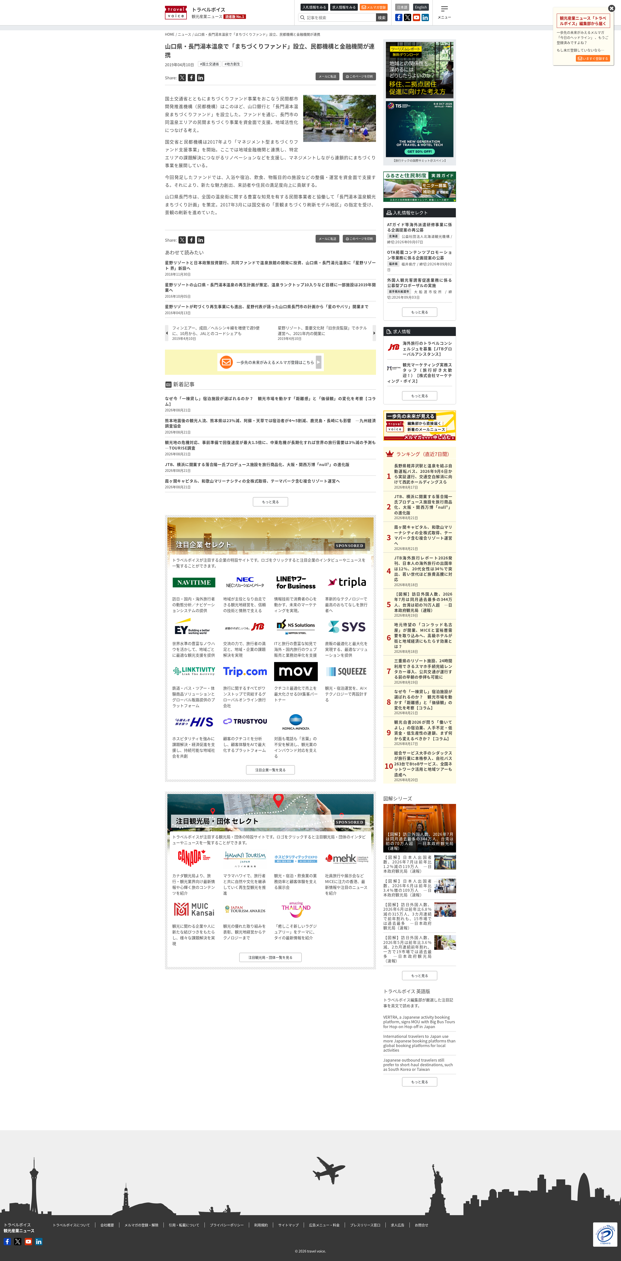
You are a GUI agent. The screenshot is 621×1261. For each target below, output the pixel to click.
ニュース (184, 34)
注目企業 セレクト (204, 544)
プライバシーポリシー (227, 1224)
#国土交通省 (209, 63)
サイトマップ (288, 1224)
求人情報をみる (344, 7)
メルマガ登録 (376, 7)
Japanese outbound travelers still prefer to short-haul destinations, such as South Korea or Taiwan (418, 1064)
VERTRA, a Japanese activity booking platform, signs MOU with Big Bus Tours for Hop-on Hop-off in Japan (419, 1021)
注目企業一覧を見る (270, 769)
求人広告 (397, 1224)
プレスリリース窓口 (365, 1224)
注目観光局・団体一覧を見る (270, 957)
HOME (169, 34)
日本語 (402, 7)
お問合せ (421, 1224)
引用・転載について (184, 1224)
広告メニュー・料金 (324, 1224)
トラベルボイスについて (71, 1224)
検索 (382, 17)
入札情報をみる (314, 7)
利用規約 (261, 1224)
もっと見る (270, 501)
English (421, 7)
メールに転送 (327, 76)
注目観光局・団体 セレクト (217, 821)
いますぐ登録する (595, 58)
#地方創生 (232, 63)
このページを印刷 (361, 76)
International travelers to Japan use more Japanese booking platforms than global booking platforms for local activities (419, 1043)
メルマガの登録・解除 (141, 1224)
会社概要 (107, 1224)
